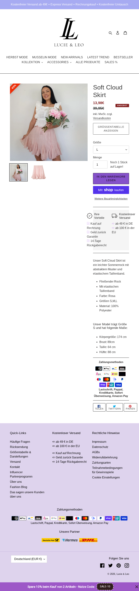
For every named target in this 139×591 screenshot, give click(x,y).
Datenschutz (100, 446)
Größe (97, 142)
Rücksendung (19, 446)
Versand (15, 461)
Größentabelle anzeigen (111, 128)
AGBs (96, 452)
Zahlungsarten (101, 462)
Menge (97, 157)
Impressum (99, 441)
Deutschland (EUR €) (28, 559)
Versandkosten (102, 118)
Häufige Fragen (20, 441)
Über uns (16, 481)
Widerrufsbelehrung (104, 457)
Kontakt (15, 467)
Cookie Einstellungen (106, 477)
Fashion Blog (18, 487)
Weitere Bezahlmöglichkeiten (111, 198)
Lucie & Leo (123, 574)
